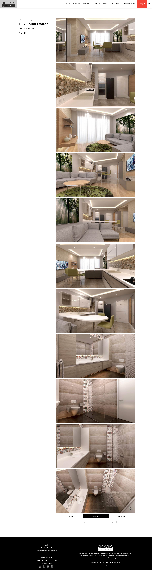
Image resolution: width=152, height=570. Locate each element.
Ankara (32, 29)
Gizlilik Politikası (98, 565)
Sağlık (86, 4)
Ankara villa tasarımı (100, 522)
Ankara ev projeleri (111, 522)
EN (149, 4)
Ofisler (76, 4)
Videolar (96, 4)
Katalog (105, 565)
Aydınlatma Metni (112, 565)
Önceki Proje (70, 516)
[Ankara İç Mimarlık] (105, 548)
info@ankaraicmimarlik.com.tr (46, 550)
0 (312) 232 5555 (46, 548)
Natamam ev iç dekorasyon (67, 522)
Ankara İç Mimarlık (97, 562)
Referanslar (129, 4)
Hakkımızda (115, 4)
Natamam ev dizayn (81, 522)
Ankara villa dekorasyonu (124, 522)
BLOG (105, 4)
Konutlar (65, 4)
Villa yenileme (90, 522)
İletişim (141, 4)
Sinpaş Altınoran (24, 29)
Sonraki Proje (122, 516)
